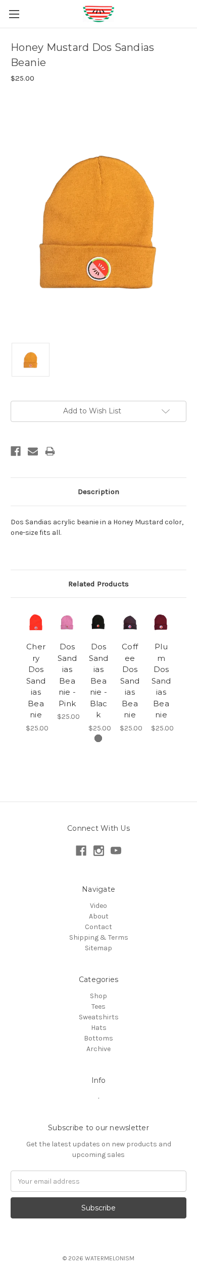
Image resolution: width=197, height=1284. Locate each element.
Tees (98, 1006)
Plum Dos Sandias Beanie (161, 680)
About (99, 916)
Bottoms (98, 1038)
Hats (99, 1027)
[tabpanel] (36, 670)
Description (98, 491)
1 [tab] (98, 738)
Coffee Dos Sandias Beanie (130, 680)
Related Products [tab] (98, 583)
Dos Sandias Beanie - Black (99, 680)
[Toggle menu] (14, 14)
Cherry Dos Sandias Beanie (36, 680)
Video (98, 905)
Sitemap (98, 948)
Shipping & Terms (98, 937)
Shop (98, 996)
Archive (98, 1049)
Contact (98, 927)
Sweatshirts (99, 1017)
